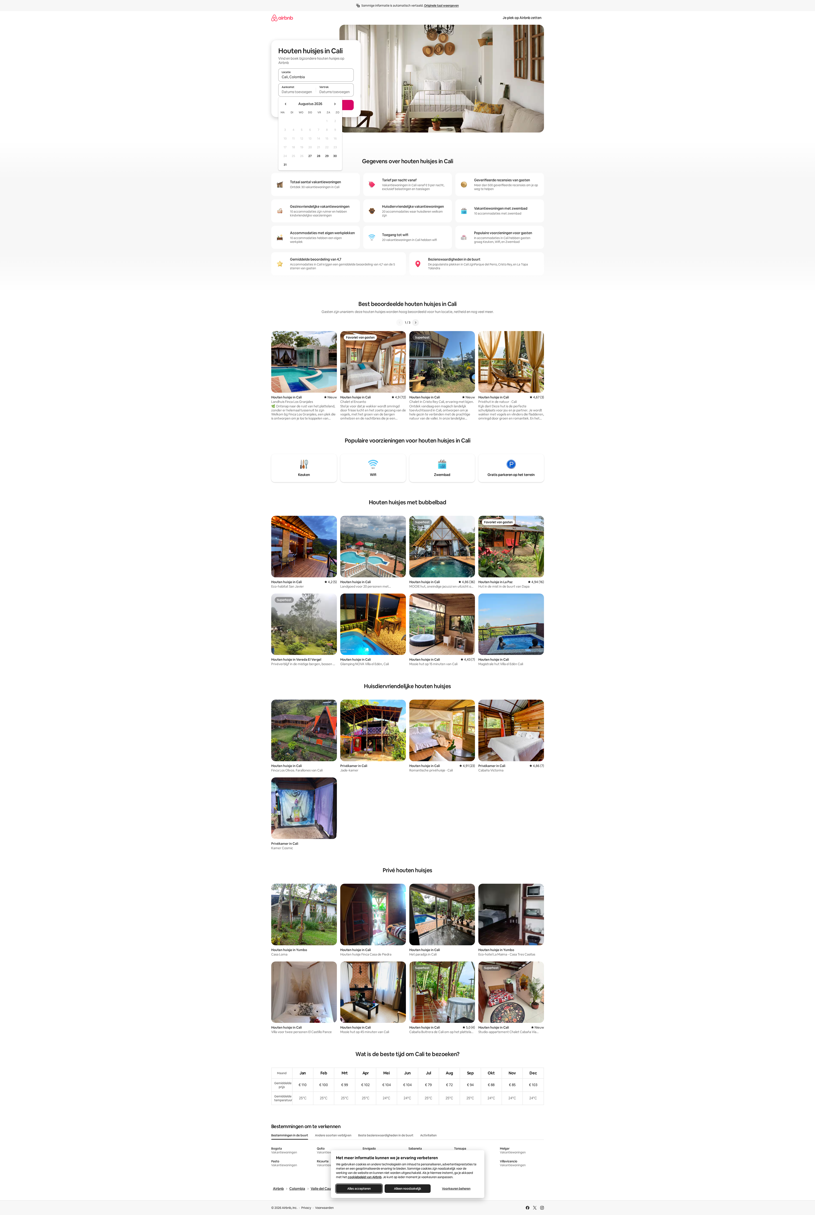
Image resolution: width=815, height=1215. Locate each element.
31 (285, 165)
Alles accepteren (359, 1188)
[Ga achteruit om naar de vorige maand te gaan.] (285, 104)
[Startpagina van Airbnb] (282, 18)
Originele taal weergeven (441, 5)
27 (310, 156)
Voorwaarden (324, 1208)
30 (335, 156)
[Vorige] (399, 322)
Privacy (306, 1208)
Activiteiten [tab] (428, 1135)
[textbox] (297, 91)
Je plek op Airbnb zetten (522, 18)
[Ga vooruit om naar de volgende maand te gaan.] (334, 104)
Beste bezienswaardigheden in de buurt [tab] (385, 1135)
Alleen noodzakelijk (407, 1188)
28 (318, 156)
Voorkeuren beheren (456, 1188)
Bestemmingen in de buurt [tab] (289, 1135)
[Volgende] (415, 322)
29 (327, 156)
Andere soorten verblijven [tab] (333, 1135)
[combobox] (316, 76)
